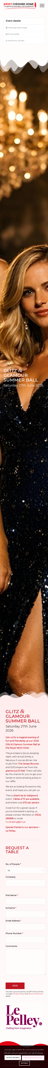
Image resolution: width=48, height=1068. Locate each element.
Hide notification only (33, 1058)
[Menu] (40, 5)
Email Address (13, 921)
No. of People (13, 864)
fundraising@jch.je (15, 822)
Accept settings (12, 1057)
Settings (24, 1063)
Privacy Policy (18, 994)
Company (10, 877)
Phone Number (14, 933)
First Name (12, 895)
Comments (11, 946)
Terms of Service (36, 994)
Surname (11, 908)
